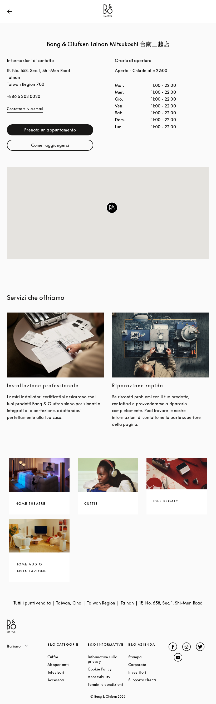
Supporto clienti (148, 680)
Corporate (148, 664)
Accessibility (108, 676)
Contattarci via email (25, 108)
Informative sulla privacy (108, 659)
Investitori (148, 672)
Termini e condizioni (108, 684)
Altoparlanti (67, 664)
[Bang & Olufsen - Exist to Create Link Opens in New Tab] (108, 17)
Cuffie (67, 657)
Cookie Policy (108, 669)
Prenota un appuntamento (58, 131)
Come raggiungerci (62, 146)
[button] (112, 207)
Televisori (67, 672)
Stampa (148, 657)
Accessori (67, 680)
